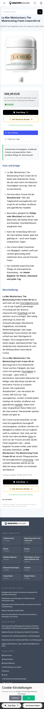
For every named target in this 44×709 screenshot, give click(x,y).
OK (29, 698)
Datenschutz (8, 659)
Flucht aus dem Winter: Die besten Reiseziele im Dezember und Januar (19, 615)
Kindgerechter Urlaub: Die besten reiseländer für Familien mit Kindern (19, 593)
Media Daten (8, 683)
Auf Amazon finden (21, 119)
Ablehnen (15, 698)
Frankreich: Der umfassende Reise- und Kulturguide (21, 636)
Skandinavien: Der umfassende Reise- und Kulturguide (22, 640)
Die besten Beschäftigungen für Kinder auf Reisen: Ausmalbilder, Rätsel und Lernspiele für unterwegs (20, 627)
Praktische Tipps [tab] (14, 139)
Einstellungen (22, 694)
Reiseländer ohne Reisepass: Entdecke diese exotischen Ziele (18, 599)
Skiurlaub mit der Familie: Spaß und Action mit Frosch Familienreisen (21, 605)
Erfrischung (27, 460)
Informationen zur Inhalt (12, 667)
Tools (5, 675)
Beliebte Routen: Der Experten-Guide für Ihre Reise (20, 632)
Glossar (6, 671)
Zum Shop (20, 112)
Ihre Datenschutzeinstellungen (14, 679)
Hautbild (18, 405)
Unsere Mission (9, 663)
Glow (30, 436)
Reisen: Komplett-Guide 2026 (12, 610)
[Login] (40, 3)
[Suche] (39, 11)
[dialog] (22, 692)
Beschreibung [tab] (13, 133)
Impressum (7, 655)
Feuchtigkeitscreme (29, 303)
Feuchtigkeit (27, 371)
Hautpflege (22, 313)
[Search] (35, 3)
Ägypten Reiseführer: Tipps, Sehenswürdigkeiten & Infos (20, 645)
